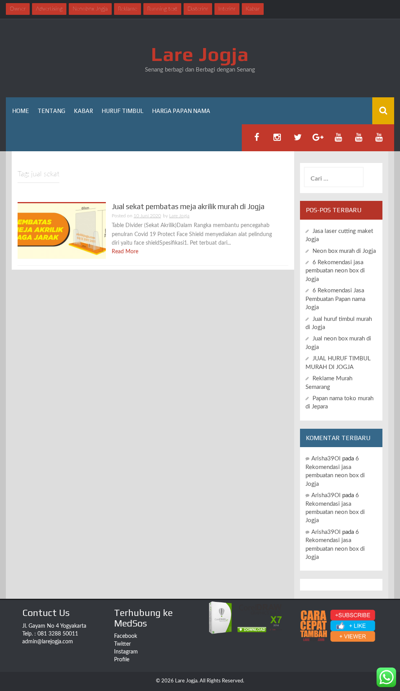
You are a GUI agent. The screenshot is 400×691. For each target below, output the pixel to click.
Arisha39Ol (326, 459)
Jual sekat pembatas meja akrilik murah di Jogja (188, 206)
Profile (121, 659)
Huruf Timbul (122, 110)
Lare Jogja (200, 54)
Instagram (126, 652)
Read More (125, 251)
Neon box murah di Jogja (344, 251)
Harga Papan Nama (181, 110)
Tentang (51, 110)
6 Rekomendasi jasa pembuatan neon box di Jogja (335, 271)
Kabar (83, 110)
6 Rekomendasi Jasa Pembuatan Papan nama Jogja (335, 299)
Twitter (122, 644)
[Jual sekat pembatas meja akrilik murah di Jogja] (62, 231)
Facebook (125, 636)
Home (20, 110)
